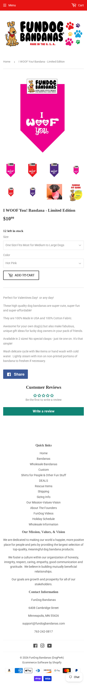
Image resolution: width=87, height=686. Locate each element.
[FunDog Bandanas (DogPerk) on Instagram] (42, 646)
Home (6, 61)
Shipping (43, 491)
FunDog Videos (43, 513)
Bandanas (43, 458)
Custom (43, 469)
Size (5, 237)
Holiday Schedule (43, 519)
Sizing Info (43, 497)
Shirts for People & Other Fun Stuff (43, 475)
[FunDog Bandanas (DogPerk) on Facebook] (35, 646)
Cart (80, 5)
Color (6, 255)
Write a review (43, 411)
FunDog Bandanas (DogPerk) (46, 657)
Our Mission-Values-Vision (43, 502)
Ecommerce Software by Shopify (41, 662)
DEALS (43, 480)
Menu (12, 5)
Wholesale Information (43, 524)
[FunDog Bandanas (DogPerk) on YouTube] (49, 646)
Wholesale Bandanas (43, 464)
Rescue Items (43, 486)
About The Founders (43, 508)
